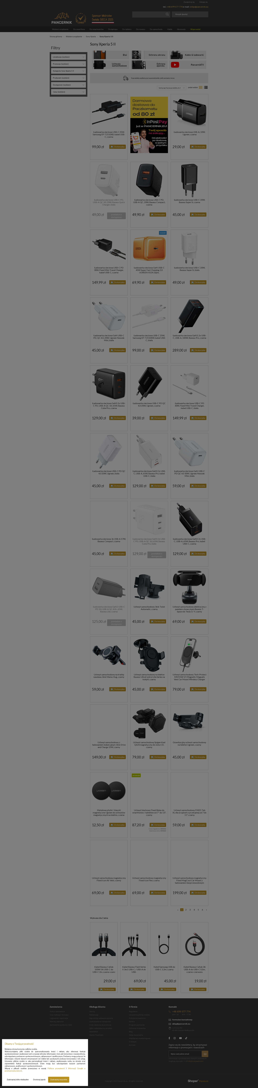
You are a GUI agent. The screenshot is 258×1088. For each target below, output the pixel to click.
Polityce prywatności (56, 1068)
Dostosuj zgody (39, 1079)
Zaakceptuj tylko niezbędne (17, 1079)
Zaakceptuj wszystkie (58, 1079)
